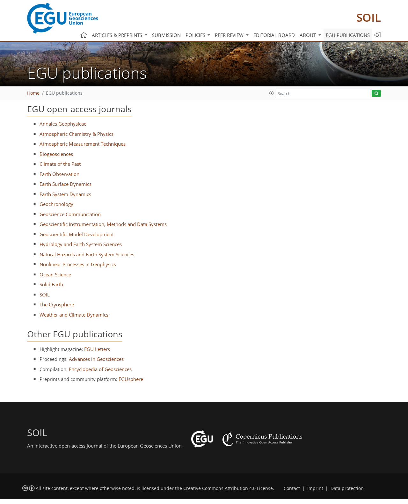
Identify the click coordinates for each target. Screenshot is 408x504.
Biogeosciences (56, 154)
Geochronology (56, 204)
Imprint (315, 488)
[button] (271, 93)
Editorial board (274, 35)
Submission (166, 35)
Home (33, 93)
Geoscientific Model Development (77, 234)
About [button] (308, 35)
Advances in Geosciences (96, 359)
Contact (292, 488)
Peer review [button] (230, 35)
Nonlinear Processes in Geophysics (78, 264)
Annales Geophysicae (63, 124)
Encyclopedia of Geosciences (100, 369)
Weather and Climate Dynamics (74, 314)
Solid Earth (51, 284)
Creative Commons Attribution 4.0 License (228, 488)
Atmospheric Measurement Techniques (83, 144)
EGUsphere (131, 379)
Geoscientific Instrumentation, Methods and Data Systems (103, 224)
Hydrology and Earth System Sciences (81, 244)
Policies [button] (196, 35)
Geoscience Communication (70, 214)
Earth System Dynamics (65, 194)
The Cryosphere (57, 304)
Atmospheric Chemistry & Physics (76, 134)
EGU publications (348, 35)
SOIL (368, 17)
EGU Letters (97, 349)
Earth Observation (59, 174)
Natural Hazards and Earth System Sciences (87, 254)
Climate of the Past (60, 164)
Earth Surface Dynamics (65, 184)
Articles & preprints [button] (117, 35)
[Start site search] (376, 93)
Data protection (347, 488)
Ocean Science (55, 274)
